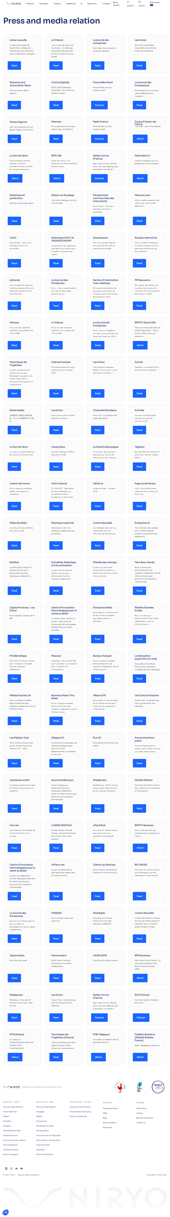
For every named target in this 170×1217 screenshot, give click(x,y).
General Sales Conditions (28, 1175)
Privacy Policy (9, 1175)
